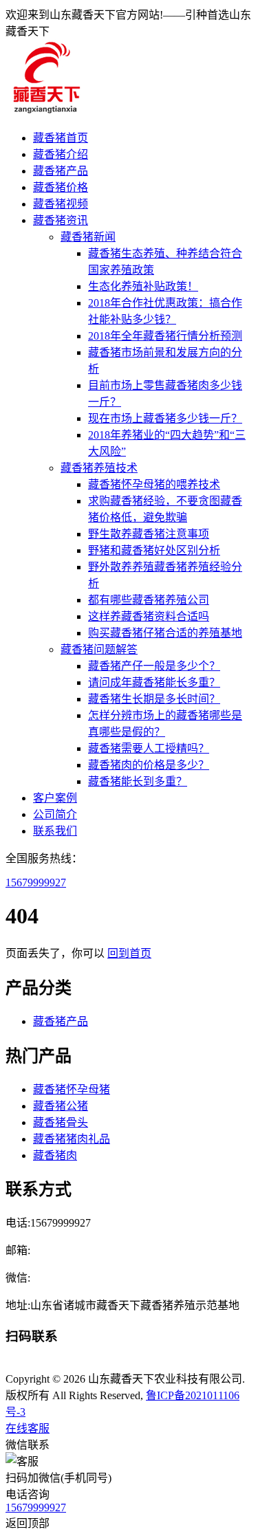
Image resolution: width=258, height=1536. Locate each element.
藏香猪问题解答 (99, 649)
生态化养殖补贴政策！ (143, 286)
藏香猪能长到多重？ (137, 781)
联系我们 (55, 831)
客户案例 (55, 798)
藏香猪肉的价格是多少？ (148, 765)
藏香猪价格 (60, 187)
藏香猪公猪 (60, 1106)
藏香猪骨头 (60, 1122)
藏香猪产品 (60, 171)
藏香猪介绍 (60, 154)
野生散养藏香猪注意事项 (148, 534)
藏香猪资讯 (60, 220)
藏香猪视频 (60, 204)
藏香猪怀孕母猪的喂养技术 (154, 484)
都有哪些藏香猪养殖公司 (148, 600)
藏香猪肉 (55, 1155)
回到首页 (129, 953)
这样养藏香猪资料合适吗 (148, 616)
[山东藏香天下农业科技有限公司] (45, 111)
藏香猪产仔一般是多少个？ (154, 666)
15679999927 (36, 882)
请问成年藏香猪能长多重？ (154, 682)
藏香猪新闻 (88, 237)
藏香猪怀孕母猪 (71, 1089)
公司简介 (55, 814)
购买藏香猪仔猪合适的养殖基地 (165, 633)
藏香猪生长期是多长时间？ (154, 699)
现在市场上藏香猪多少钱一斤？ (165, 418)
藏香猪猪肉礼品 (71, 1139)
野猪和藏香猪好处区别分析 (154, 550)
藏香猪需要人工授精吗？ (148, 748)
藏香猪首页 (60, 138)
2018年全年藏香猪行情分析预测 (165, 336)
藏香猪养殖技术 (99, 468)
